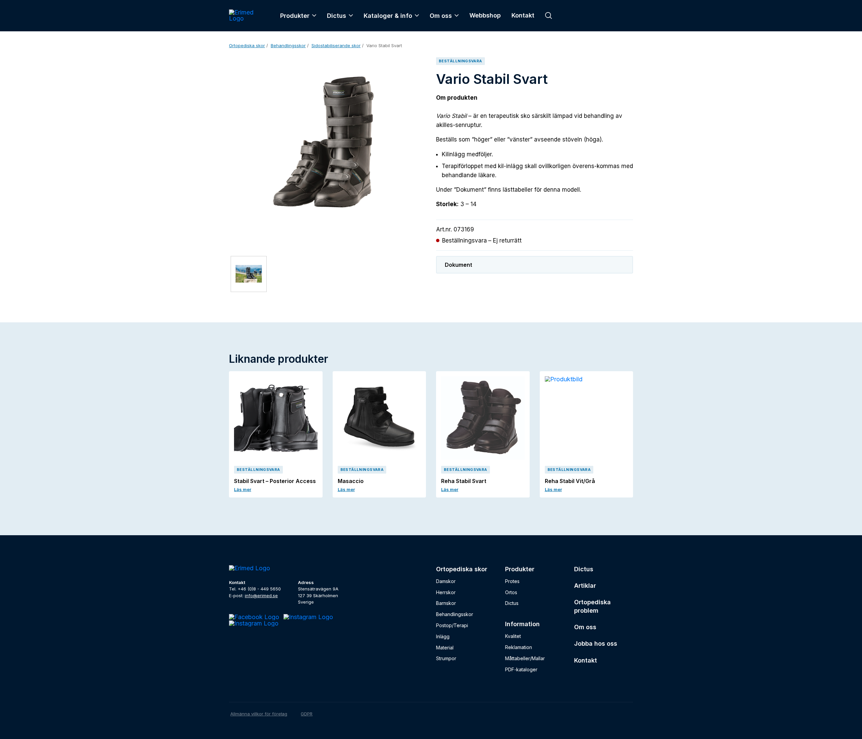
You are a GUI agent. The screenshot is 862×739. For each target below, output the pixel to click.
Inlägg (443, 636)
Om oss (441, 15)
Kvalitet (513, 636)
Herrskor (446, 592)
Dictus (336, 15)
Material (445, 647)
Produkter (294, 15)
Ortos (511, 592)
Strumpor (446, 658)
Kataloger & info (388, 15)
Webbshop (485, 15)
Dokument (458, 264)
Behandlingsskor (288, 45)
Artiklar (585, 585)
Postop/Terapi (452, 625)
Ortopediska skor (247, 45)
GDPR (306, 713)
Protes (512, 581)
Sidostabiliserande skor (336, 45)
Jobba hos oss (595, 643)
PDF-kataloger (521, 669)
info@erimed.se (261, 595)
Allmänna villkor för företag (258, 713)
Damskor (446, 581)
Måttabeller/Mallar (525, 658)
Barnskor (446, 603)
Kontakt (522, 15)
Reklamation (518, 647)
